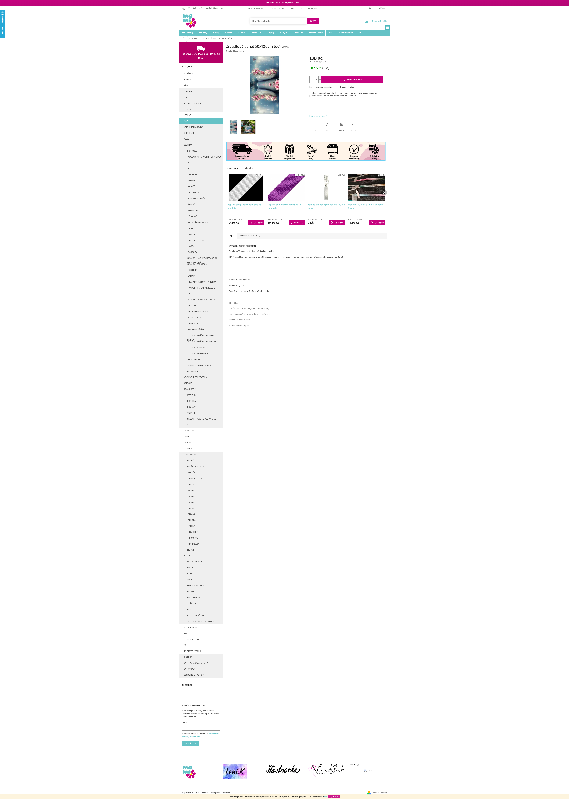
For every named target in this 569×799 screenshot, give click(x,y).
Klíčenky (188, 657)
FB (185, 645)
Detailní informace (317, 115)
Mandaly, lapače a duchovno (202, 299)
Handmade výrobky (193, 651)
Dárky (186, 85)
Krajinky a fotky (196, 240)
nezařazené (193, 371)
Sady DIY (187, 442)
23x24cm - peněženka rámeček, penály (201, 336)
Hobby (191, 246)
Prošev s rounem (195, 466)
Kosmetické (194, 210)
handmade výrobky (193, 103)
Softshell (189, 383)
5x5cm (191, 502)
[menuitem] (187, 33)
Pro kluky (193, 323)
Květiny (191, 567)
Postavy (191, 407)
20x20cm (191, 162)
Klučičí (191, 186)
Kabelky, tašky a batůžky (196, 663)
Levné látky (189, 73)
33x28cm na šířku (196, 329)
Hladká (190, 460)
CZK (370, 8)
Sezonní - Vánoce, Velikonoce (201, 621)
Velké (186, 139)
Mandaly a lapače (196, 198)
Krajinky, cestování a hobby (202, 281)
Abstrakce (193, 192)
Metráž (187, 115)
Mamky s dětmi (195, 317)
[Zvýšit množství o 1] (319, 77)
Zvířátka (192, 180)
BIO (185, 633)
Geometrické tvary (196, 615)
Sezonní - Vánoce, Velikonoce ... (202, 418)
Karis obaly (189, 669)
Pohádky (192, 234)
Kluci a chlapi (193, 597)
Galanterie (189, 430)
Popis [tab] (231, 235)
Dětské (190, 591)
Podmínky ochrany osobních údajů (286, 8)
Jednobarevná (191, 454)
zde (325, 797)
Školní (191, 204)
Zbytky (187, 436)
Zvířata (191, 276)
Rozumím (334, 797)
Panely (187, 121)
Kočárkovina (190, 389)
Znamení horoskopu (198, 222)
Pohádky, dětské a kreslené (201, 287)
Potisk (187, 555)
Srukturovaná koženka (199, 365)
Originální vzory (195, 561)
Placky (187, 97)
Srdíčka (192, 520)
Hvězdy (191, 526)
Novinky (187, 79)
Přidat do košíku (354, 79)
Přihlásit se (190, 743)
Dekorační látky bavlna (195, 377)
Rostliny (192, 174)
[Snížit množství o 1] (319, 81)
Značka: (235, 51)
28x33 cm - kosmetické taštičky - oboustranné (203, 259)
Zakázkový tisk (191, 639)
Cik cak (191, 514)
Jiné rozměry (193, 359)
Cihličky (192, 508)
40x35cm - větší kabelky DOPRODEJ (204, 156)
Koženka (188, 145)
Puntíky (192, 484)
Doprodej (192, 150)
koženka (188, 448)
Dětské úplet (190, 133)
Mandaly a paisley (195, 585)
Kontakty (312, 8)
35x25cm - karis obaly (197, 353)
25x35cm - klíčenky (196, 347)
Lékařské (192, 216)
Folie (186, 424)
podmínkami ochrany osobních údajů (200, 735)
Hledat (312, 21)
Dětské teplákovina (193, 127)
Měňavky (191, 549)
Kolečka (192, 472)
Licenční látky (190, 627)
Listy (189, 573)
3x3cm (191, 496)
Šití (189, 293)
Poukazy (188, 91)
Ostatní (187, 109)
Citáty (191, 228)
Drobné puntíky (195, 478)
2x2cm (191, 490)
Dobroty (192, 252)
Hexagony (193, 532)
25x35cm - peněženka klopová (201, 341)
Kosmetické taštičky (194, 675)
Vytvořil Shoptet (380, 792)
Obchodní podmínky (255, 8)
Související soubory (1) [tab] (250, 235)
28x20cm (191, 168)
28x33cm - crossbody (197, 264)
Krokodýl (193, 538)
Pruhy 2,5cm (194, 543)
